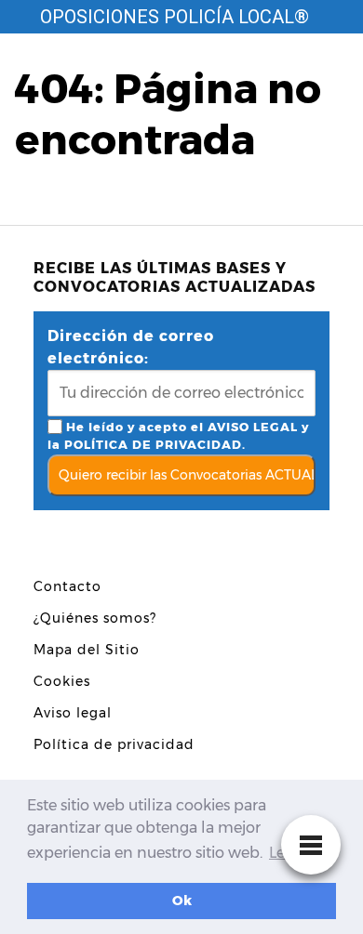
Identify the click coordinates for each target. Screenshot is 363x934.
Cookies (62, 681)
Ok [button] (182, 900)
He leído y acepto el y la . (178, 436)
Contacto (67, 586)
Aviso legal (73, 712)
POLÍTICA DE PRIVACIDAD (153, 445)
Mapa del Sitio (87, 649)
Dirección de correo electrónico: (130, 347)
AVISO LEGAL (253, 427)
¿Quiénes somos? (95, 618)
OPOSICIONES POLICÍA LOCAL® (174, 16)
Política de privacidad (114, 744)
